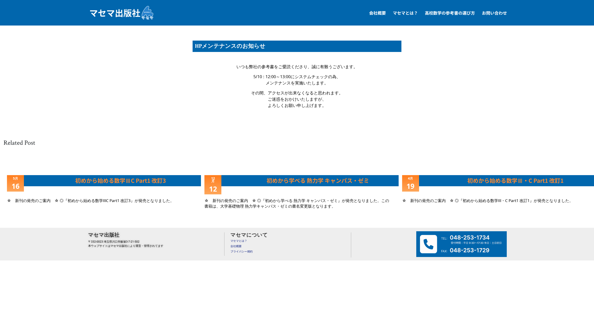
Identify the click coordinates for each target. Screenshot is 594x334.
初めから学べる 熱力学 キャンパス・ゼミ (318, 180)
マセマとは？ (405, 13)
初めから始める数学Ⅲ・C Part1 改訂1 (515, 180)
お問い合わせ (494, 13)
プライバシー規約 (241, 251)
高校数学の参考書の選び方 (450, 13)
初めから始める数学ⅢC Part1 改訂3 (120, 180)
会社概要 (377, 13)
